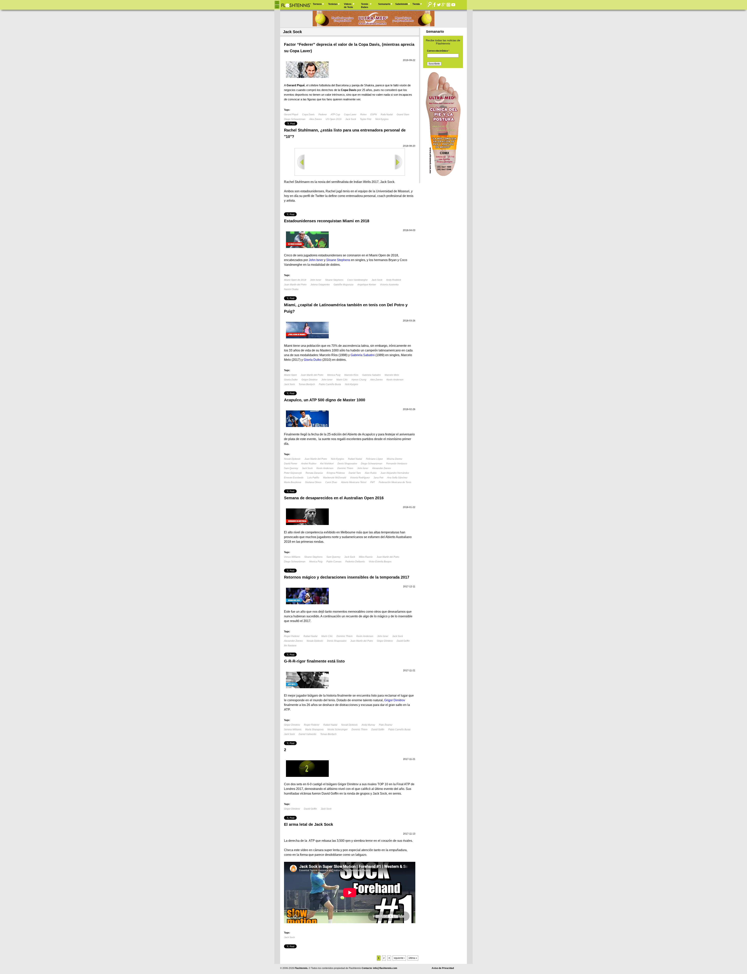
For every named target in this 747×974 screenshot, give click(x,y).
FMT (372, 482)
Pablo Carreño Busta (330, 384)
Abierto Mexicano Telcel (353, 482)
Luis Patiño (313, 477)
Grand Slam (403, 114)
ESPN (373, 114)
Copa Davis (308, 114)
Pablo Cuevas (333, 561)
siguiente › (399, 958)
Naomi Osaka (291, 289)
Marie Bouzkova (292, 482)
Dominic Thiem (345, 468)
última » (413, 958)
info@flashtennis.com (385, 968)
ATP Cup (335, 114)
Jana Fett (378, 477)
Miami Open (290, 375)
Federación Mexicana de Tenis (395, 482)
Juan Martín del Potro (295, 284)
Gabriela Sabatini (371, 375)
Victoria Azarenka (389, 284)
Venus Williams (292, 557)
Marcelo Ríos (351, 375)
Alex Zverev (315, 119)
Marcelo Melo (392, 375)
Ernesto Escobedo (293, 477)
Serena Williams (292, 729)
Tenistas (333, 4)
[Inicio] (296, 5)
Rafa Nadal (387, 114)
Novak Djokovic (292, 459)
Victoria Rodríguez (360, 477)
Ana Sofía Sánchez (397, 477)
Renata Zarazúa (314, 473)
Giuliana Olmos (313, 482)
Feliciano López (374, 459)
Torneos (317, 4)
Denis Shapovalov (347, 463)
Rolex (363, 114)
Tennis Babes (364, 6)
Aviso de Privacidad (443, 968)
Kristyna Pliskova (336, 473)
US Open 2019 (333, 119)
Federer (322, 114)
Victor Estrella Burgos (380, 561)
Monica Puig (333, 375)
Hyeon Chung (359, 379)
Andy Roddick (393, 280)
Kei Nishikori (327, 463)
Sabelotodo (401, 4)
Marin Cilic (342, 379)
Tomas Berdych (307, 384)
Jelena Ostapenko (320, 284)
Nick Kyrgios (381, 119)
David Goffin (403, 641)
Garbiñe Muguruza (343, 284)
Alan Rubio (371, 473)
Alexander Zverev (381, 468)
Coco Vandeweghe (357, 280)
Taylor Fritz (365, 119)
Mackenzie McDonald (334, 477)
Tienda (416, 4)
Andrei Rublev (308, 463)
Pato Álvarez (385, 724)
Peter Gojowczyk (293, 473)
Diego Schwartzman (294, 119)
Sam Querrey (291, 468)
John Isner (315, 280)
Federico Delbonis (355, 561)
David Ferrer (290, 463)
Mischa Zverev (394, 459)
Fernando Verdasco (396, 463)
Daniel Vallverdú (307, 734)
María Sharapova (314, 729)
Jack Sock (350, 119)
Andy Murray (368, 724)
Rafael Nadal (355, 459)
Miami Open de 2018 (295, 280)
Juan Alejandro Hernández (395, 473)
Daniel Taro (355, 473)
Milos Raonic (366, 557)
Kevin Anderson (395, 379)
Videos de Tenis (348, 6)
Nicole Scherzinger (337, 729)
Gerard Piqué (291, 114)
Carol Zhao (331, 482)
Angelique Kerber (366, 284)
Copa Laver (350, 114)
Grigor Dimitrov (309, 379)
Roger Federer (292, 636)
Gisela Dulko (291, 379)
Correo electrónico (438, 50)
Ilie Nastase (290, 645)
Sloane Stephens (334, 280)
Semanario (384, 4)
